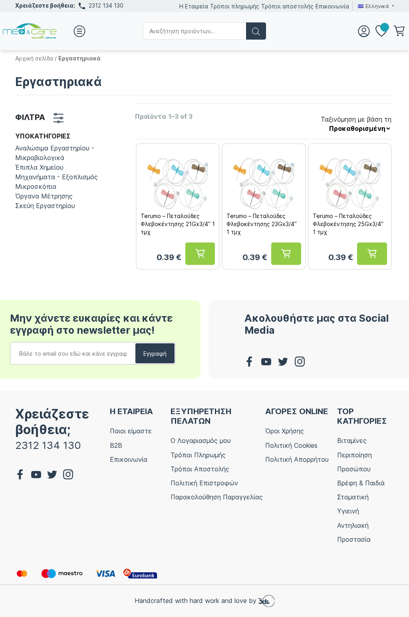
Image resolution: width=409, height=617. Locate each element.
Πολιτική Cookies (291, 445)
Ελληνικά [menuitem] (377, 6)
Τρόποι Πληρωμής (198, 455)
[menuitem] (375, 6)
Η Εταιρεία (193, 6)
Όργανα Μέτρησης (44, 196)
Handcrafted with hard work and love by (196, 601)
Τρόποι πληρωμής (234, 6)
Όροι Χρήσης (284, 431)
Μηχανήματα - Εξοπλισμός (56, 177)
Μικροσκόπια (35, 186)
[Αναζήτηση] (256, 31)
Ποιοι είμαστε (131, 431)
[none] (375, 6)
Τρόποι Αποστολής (200, 469)
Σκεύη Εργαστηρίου (45, 206)
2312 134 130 (106, 5)
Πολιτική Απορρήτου (297, 459)
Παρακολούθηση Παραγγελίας (217, 497)
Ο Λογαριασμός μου (201, 441)
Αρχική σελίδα (34, 58)
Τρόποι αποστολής (287, 6)
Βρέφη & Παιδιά (361, 483)
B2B (116, 445)
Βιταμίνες (352, 441)
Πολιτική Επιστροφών (204, 483)
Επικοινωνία (332, 6)
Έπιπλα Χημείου (39, 167)
